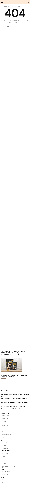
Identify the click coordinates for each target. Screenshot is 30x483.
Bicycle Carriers (5, 453)
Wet (2, 481)
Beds (2, 440)
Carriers (3, 455)
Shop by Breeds (5, 413)
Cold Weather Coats (6, 434)
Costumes (4, 429)
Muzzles (3, 467)
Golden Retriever (5, 415)
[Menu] (1, 2)
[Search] (28, 2)
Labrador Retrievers (6, 416)
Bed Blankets (4, 442)
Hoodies (3, 438)
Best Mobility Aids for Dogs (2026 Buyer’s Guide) (13, 406)
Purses (3, 456)
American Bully (5, 418)
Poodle (3, 422)
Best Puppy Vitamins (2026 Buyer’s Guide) (12, 408)
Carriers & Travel (5, 450)
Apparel (3, 431)
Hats (3, 437)
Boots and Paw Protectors (7, 432)
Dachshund (4, 424)
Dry (2, 479)
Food (2, 477)
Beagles (3, 419)
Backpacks (4, 452)
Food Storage (5, 475)
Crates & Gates (5, 448)
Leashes (3, 464)
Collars (3, 460)
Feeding (3, 469)
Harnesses (4, 463)
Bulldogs (4, 421)
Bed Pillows (4, 445)
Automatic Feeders (6, 471)
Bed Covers (4, 444)
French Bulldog (5, 425)
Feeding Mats (5, 474)
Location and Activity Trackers (8, 466)
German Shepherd (6, 427)
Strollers (3, 458)
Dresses (3, 435)
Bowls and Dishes (5, 473)
